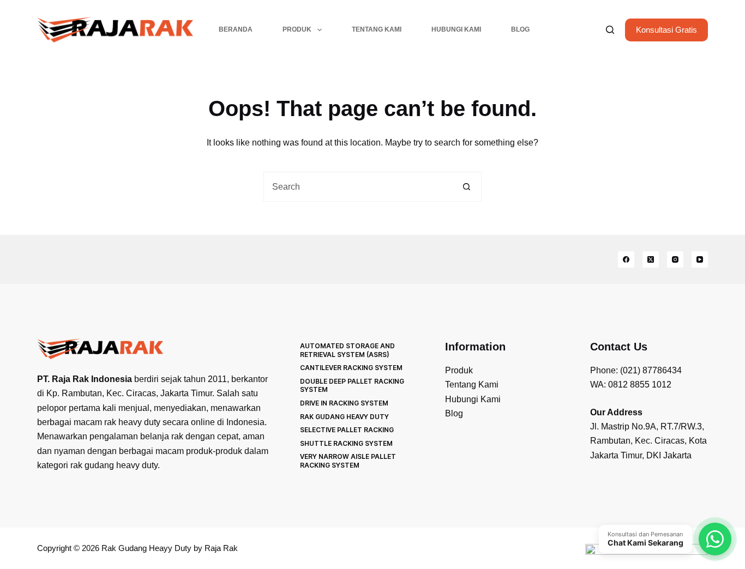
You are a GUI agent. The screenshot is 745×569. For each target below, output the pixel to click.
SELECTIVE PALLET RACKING (347, 430)
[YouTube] (700, 259)
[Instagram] (675, 259)
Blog (520, 29)
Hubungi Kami (456, 29)
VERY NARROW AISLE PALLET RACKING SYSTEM (348, 460)
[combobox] (358, 187)
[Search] (610, 30)
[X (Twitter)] (650, 259)
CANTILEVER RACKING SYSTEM (351, 368)
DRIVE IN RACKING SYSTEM (344, 403)
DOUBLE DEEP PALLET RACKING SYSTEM (352, 385)
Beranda (236, 29)
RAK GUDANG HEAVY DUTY (344, 417)
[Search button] (466, 186)
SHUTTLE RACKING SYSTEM (346, 443)
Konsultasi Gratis (666, 29)
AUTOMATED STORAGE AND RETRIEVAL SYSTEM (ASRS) (347, 350)
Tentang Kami (376, 29)
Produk (297, 29)
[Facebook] (626, 259)
